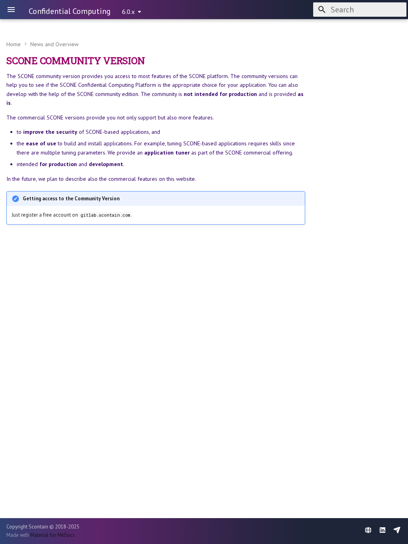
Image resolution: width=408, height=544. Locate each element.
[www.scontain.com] (368, 530)
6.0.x (128, 12)
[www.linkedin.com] (382, 530)
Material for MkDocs (52, 535)
